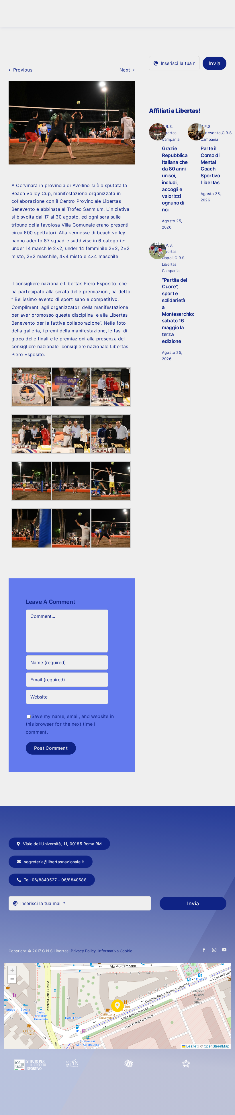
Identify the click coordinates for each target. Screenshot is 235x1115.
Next (125, 70)
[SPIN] (72, 1061)
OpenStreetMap (216, 1045)
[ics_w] (30, 1046)
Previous (22, 70)
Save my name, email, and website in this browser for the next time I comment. (70, 724)
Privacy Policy (84, 951)
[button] (117, 1005)
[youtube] (224, 950)
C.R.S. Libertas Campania (171, 133)
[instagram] (214, 950)
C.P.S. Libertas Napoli (169, 251)
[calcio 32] (157, 244)
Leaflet (191, 1045)
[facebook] (204, 950)
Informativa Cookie (115, 951)
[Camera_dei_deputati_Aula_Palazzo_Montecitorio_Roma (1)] (157, 125)
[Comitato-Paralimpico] (129, 1061)
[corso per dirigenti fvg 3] (196, 125)
